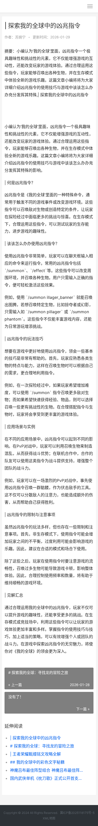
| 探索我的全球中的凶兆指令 (35, 737)
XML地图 (49, 818)
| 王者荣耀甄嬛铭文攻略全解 (35, 754)
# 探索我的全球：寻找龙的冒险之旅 (42, 745)
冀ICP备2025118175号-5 (77, 813)
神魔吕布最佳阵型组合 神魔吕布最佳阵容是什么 (47, 770)
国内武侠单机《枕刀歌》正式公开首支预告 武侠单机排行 (47, 778)
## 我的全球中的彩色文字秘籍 (37, 762)
